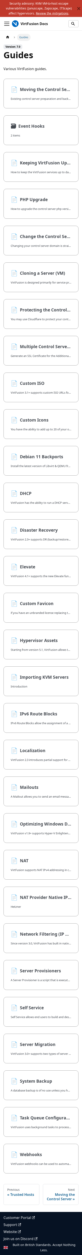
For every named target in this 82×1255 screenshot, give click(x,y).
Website (10, 1231)
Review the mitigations (52, 13)
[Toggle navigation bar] (6, 23)
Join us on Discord (18, 1238)
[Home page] (7, 37)
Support (10, 1224)
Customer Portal (17, 1217)
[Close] (78, 8)
